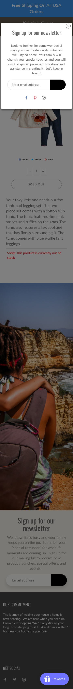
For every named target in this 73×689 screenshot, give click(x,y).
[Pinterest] (35, 97)
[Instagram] (43, 97)
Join (58, 84)
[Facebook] (26, 97)
